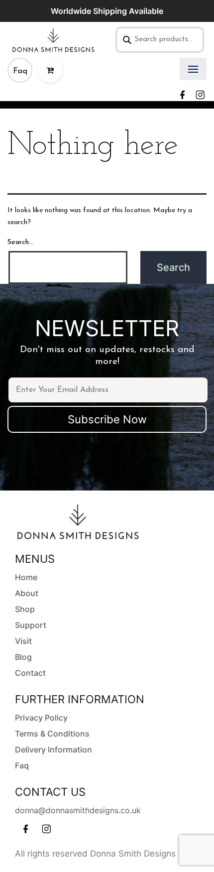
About (26, 593)
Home (26, 577)
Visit (23, 641)
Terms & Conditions (52, 734)
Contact (30, 673)
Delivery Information (53, 749)
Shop (25, 609)
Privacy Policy (41, 718)
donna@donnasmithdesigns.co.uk (78, 810)
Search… (20, 242)
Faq (20, 71)
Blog (23, 657)
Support (30, 625)
